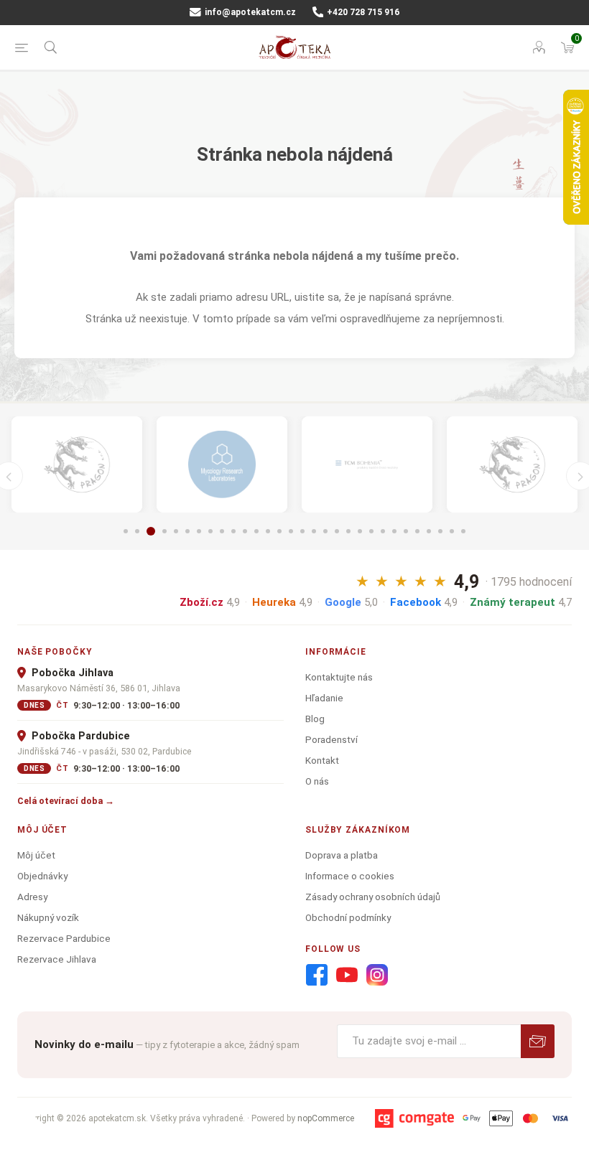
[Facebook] (316, 975)
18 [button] (325, 531)
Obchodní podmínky (348, 917)
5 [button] (176, 531)
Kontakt (322, 760)
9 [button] (222, 531)
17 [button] (314, 531)
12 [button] (256, 531)
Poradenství (331, 739)
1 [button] (126, 531)
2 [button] (137, 531)
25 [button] (406, 531)
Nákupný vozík (48, 917)
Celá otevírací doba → (65, 800)
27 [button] (429, 531)
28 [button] (440, 531)
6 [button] (187, 531)
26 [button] (417, 531)
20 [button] (348, 531)
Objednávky (42, 876)
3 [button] (151, 531)
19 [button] (337, 531)
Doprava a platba (341, 855)
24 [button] (394, 531)
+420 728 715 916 (362, 12)
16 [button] (302, 531)
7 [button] (199, 531)
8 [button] (210, 531)
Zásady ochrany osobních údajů (372, 896)
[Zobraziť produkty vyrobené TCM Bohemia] (367, 464)
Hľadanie (324, 697)
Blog (315, 718)
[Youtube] (346, 975)
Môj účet (36, 855)
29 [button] (452, 531)
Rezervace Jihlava (56, 959)
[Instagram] (377, 975)
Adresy (32, 896)
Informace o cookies (349, 876)
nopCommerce (325, 1118)
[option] (76, 464)
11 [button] (245, 531)
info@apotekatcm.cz (249, 12)
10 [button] (233, 531)
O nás (317, 781)
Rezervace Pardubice (64, 938)
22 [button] (371, 531)
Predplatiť (538, 1041)
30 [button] (463, 531)
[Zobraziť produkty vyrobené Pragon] (512, 464)
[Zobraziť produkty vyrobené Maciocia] (77, 464)
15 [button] (291, 531)
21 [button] (360, 531)
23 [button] (383, 531)
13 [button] (268, 531)
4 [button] (164, 531)
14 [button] (279, 531)
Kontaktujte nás (339, 677)
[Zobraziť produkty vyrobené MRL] (222, 464)
